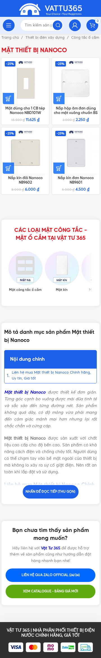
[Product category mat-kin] (62, 271)
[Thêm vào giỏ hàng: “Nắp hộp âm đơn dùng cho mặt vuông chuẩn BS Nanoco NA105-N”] (59, 98)
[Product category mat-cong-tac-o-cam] (25, 271)
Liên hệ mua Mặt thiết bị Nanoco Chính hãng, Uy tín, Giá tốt (51, 375)
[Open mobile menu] (8, 25)
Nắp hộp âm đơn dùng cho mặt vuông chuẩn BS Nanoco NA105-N (76, 112)
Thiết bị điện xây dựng (46, 38)
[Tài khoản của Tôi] (75, 25)
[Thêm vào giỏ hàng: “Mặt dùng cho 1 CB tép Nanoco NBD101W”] (8, 98)
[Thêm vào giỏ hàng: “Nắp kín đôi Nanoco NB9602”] (8, 168)
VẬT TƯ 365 (18, 630)
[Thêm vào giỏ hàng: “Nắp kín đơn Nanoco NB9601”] (59, 168)
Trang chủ (10, 38)
